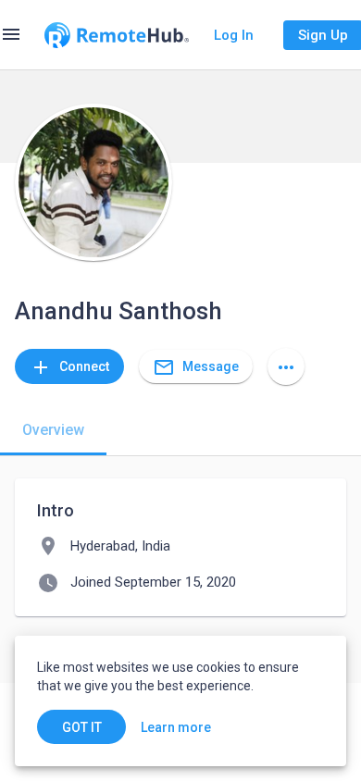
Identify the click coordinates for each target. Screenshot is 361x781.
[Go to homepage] (116, 35)
